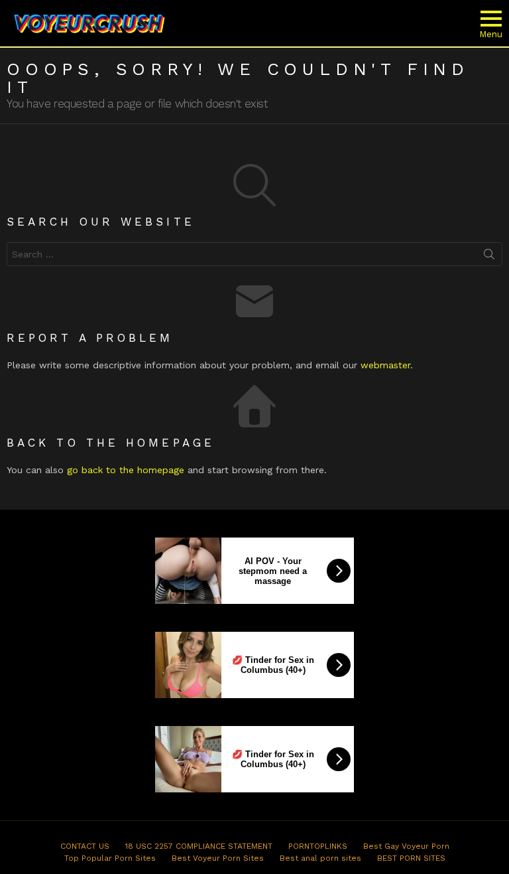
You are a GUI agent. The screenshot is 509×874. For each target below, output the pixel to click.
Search (489, 256)
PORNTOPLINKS (317, 846)
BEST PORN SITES (411, 858)
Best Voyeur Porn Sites (218, 858)
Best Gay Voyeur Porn (406, 846)
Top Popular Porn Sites (110, 858)
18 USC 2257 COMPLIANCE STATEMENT (198, 846)
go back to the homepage (125, 470)
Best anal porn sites (320, 858)
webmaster (385, 365)
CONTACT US (84, 846)
